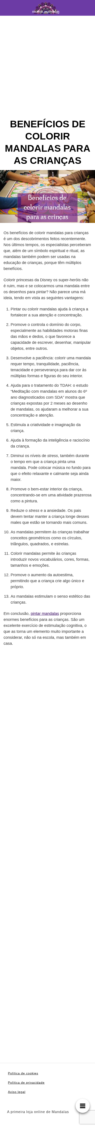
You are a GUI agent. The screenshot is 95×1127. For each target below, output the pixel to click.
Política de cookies (23, 1073)
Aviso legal (16, 1092)
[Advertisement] (47, 70)
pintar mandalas (45, 613)
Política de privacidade (26, 1082)
